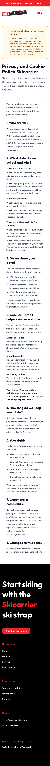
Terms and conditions (12, 688)
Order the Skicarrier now (16, 631)
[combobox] (42, 13)
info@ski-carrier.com (16, 720)
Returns (6, 699)
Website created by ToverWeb (16, 747)
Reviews (6, 661)
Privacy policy (8, 693)
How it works (8, 667)
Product (6, 656)
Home (5, 651)
